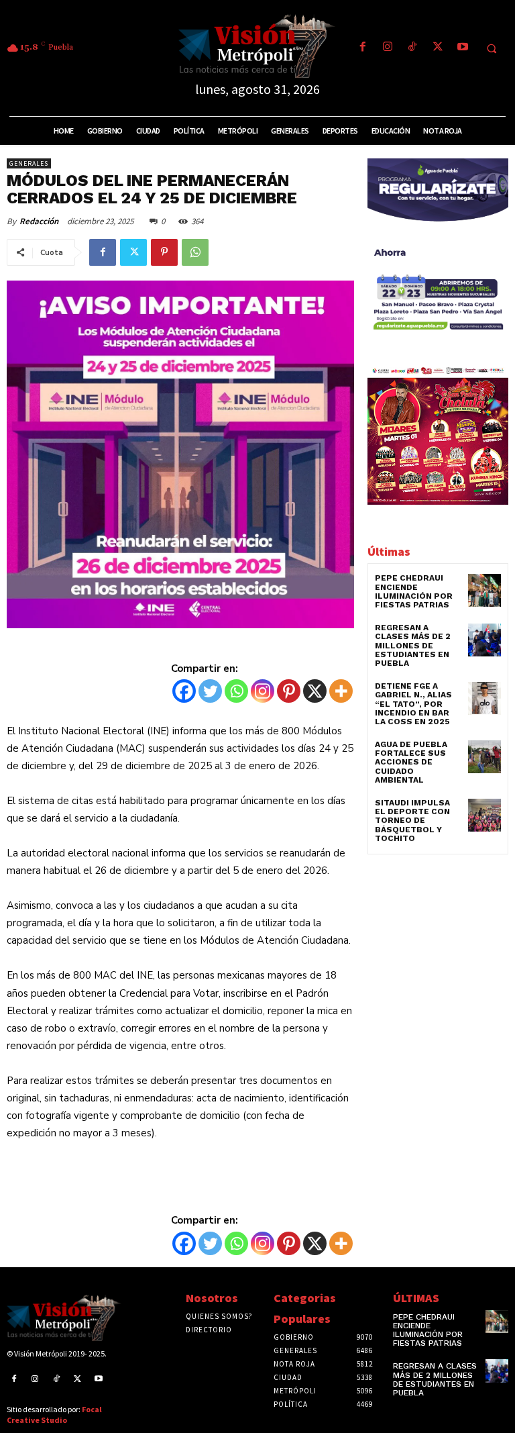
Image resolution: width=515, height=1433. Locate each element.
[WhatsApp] (195, 252)
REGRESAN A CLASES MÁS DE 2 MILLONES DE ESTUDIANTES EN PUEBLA (413, 645)
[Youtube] (462, 48)
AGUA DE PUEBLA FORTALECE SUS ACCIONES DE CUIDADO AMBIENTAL (411, 762)
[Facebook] (362, 48)
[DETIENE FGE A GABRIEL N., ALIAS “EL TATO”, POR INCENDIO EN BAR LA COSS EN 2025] (484, 698)
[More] (341, 691)
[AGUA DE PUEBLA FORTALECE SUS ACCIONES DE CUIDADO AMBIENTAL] (484, 756)
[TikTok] (413, 48)
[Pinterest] (164, 252)
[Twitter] (437, 48)
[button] (491, 48)
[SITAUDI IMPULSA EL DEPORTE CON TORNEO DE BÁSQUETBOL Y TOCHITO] (484, 815)
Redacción (38, 221)
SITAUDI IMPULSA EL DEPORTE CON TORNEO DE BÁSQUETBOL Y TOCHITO (412, 820)
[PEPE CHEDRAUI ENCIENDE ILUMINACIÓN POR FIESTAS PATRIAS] (484, 590)
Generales (28, 163)
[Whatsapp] (236, 691)
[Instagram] (388, 48)
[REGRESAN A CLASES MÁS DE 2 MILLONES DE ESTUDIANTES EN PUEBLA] (484, 640)
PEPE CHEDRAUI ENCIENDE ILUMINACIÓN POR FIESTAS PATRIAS (414, 591)
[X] (315, 691)
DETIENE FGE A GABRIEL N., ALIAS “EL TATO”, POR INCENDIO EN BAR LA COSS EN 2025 (413, 703)
